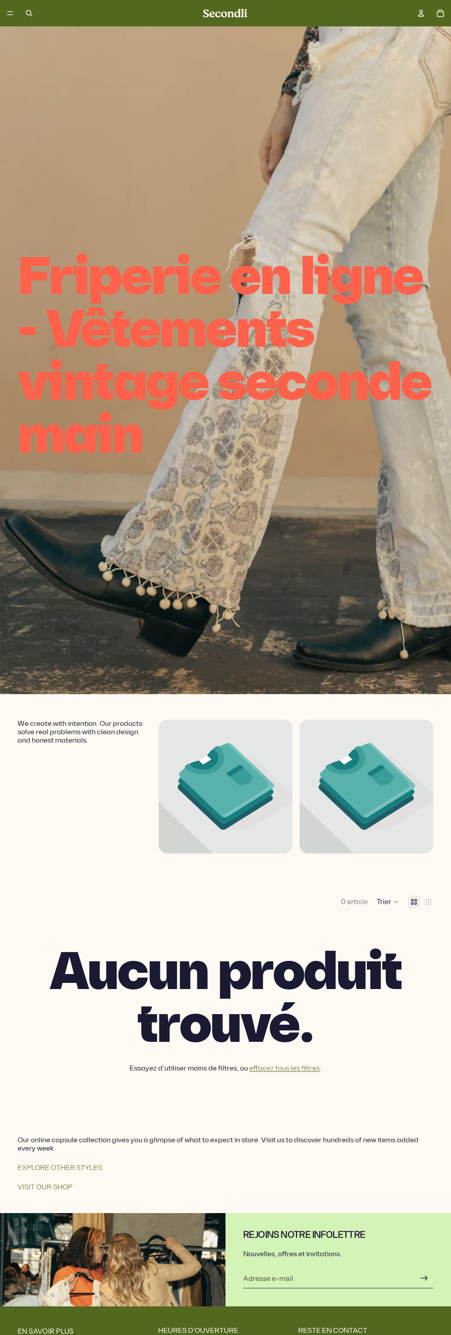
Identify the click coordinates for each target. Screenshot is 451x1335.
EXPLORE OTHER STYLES (60, 1168)
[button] (388, 902)
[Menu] (10, 13)
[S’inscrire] (424, 1278)
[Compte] (421, 13)
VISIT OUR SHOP (45, 1187)
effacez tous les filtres (284, 1068)
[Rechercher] (29, 13)
